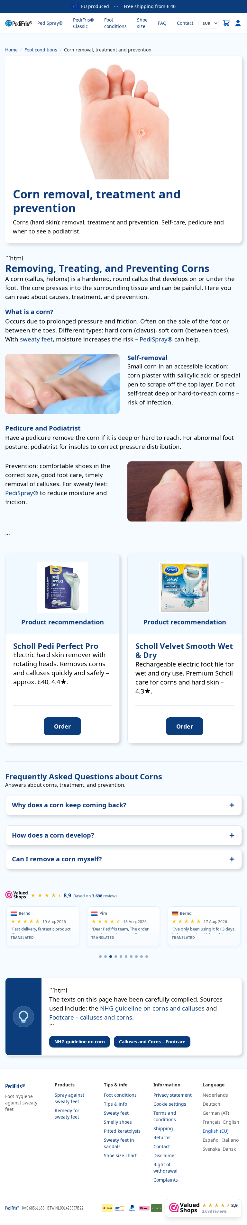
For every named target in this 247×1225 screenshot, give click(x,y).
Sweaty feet (116, 1113)
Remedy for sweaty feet (67, 1113)
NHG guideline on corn (79, 1042)
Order (62, 726)
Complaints (165, 1180)
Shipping (163, 1128)
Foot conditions (115, 23)
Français (212, 1122)
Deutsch (211, 1104)
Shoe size (142, 23)
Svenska (211, 1149)
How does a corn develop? (53, 835)
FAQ (162, 23)
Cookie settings (169, 1104)
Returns (161, 1137)
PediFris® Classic (83, 23)
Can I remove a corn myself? (57, 859)
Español (211, 1140)
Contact (185, 23)
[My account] (238, 23)
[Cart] (226, 23)
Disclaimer (164, 1155)
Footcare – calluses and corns (90, 1017)
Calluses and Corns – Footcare (152, 1042)
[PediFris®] (18, 23)
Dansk (229, 1149)
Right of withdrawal (165, 1167)
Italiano (230, 1140)
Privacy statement (172, 1095)
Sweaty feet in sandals (119, 1143)
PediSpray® (50, 23)
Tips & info (115, 1104)
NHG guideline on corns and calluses (152, 1008)
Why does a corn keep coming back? (69, 805)
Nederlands (215, 1095)
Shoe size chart (120, 1155)
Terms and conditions (164, 1116)
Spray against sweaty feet (69, 1098)
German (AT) (216, 1113)
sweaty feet (36, 339)
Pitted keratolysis (122, 1131)
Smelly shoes (118, 1122)
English (231, 1122)
